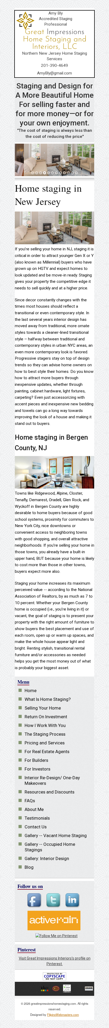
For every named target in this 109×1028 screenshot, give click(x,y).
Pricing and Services (45, 742)
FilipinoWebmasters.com (63, 1014)
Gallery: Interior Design (47, 858)
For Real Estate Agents (47, 751)
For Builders (36, 760)
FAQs (30, 800)
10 (69, 173)
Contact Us (36, 826)
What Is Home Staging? (48, 699)
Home (31, 690)
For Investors (37, 769)
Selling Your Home (43, 708)
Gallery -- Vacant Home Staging (56, 835)
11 (73, 173)
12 (77, 173)
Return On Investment (46, 716)
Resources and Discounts (49, 792)
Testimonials (37, 818)
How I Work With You (45, 725)
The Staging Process (45, 734)
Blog (29, 867)
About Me (34, 809)
